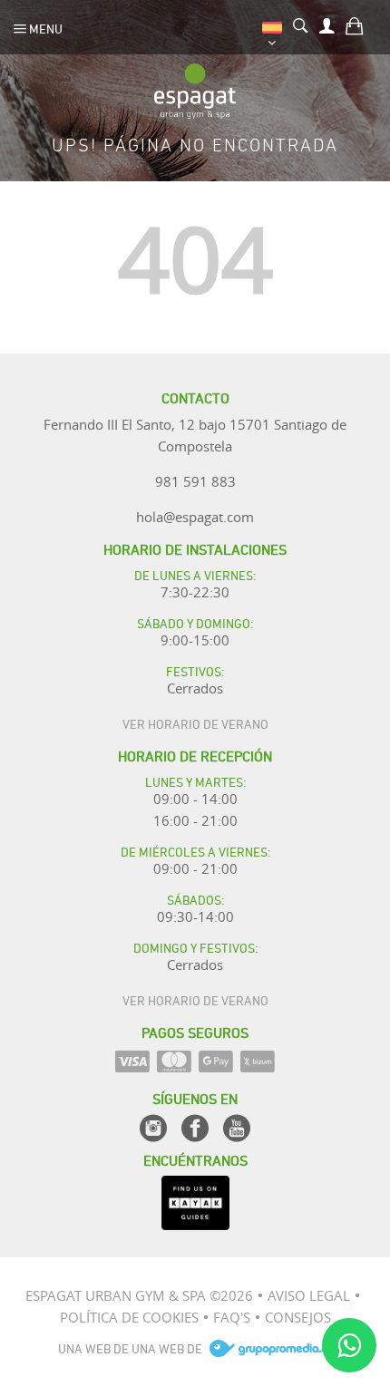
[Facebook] (195, 1128)
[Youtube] (237, 1128)
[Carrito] (354, 23)
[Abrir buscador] (300, 23)
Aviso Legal (309, 1295)
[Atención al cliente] (349, 1345)
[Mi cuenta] (327, 23)
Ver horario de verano (195, 722)
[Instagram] (153, 1128)
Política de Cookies (129, 1317)
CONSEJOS (298, 1317)
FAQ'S (231, 1317)
